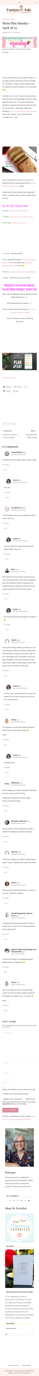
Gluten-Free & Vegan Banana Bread (22, 111)
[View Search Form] (35, 3)
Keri (13, 569)
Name (6, 1063)
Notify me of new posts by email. (16, 1094)
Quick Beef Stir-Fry (19, 223)
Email (5, 1072)
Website (6, 1082)
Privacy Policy (14, 1365)
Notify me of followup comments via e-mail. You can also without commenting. (18, 1101)
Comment (7, 1033)
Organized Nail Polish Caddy (31, 434)
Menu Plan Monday (9, 19)
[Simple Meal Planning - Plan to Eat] (19, 361)
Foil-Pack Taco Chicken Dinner (21, 217)
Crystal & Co (16, 508)
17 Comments (16, 32)
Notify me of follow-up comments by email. (19, 1089)
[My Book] (19, 1268)
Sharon (14, 852)
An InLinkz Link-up (9, 378)
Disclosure (26, 1365)
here (26, 297)
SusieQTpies (17, 452)
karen (13, 883)
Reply (5, 469)
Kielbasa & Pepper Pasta (18, 211)
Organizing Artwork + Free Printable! (9, 434)
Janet (13, 640)
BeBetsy (15, 783)
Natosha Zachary (18, 821)
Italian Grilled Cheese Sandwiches (23, 272)
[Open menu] (19, 2)
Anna (13, 982)
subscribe (6, 1104)
